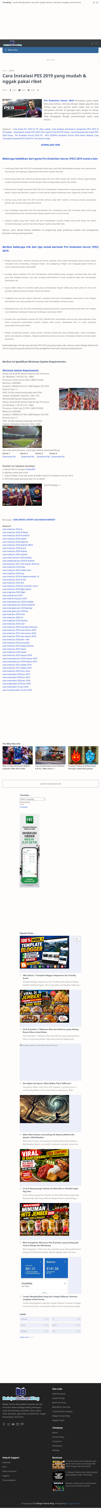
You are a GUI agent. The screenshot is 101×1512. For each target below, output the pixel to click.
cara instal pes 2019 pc (12, 529)
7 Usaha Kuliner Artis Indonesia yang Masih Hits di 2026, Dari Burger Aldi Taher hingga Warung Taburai (81, 1463)
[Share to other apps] (37, 90)
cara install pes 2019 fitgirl (13, 592)
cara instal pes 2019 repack (14, 538)
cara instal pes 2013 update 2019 (17, 664)
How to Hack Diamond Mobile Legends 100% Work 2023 (16, 767)
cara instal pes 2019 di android (15, 535)
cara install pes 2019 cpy (13, 573)
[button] (94, 2)
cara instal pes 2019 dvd (13, 582)
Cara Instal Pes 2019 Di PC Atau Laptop (31, 129)
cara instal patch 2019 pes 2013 (16, 677)
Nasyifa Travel (58, 1420)
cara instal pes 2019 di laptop (15, 532)
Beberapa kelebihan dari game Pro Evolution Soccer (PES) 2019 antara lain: (50, 158)
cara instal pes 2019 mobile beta (16, 570)
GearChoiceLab (58, 1393)
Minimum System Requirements (20, 370)
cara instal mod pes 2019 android (17, 557)
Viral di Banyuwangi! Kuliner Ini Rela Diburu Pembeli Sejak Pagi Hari (50, 1190)
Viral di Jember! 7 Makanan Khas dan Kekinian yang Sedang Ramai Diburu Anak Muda (50, 1030)
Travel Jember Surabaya (62, 1411)
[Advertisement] (50, 22)
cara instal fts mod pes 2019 (14, 598)
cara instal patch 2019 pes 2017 (16, 674)
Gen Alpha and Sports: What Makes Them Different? (47, 1083)
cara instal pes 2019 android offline (17, 545)
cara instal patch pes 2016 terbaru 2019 (19, 661)
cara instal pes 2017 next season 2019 (19, 633)
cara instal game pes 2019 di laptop (18, 601)
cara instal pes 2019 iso (12, 617)
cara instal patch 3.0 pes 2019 (15, 686)
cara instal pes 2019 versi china (16, 671)
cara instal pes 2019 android (14, 554)
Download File (9, 456)
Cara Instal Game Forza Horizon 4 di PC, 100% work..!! (49, 767)
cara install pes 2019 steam (14, 652)
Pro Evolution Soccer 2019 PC (29, 135)
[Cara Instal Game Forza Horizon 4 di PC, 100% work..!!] (50, 755)
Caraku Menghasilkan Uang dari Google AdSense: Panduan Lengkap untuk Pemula (46, 2)
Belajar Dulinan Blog (61, 1416)
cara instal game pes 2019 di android (18, 604)
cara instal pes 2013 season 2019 (17, 655)
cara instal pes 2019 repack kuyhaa (17, 645)
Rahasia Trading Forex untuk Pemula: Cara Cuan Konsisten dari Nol (81, 1484)
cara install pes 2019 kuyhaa (14, 620)
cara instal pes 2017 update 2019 (17, 667)
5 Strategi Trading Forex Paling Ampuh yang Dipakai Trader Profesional (82, 1473)
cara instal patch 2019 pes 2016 (16, 680)
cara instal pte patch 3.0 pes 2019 (17, 690)
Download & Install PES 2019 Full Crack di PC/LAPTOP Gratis (41, 132)
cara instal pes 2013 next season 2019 (19, 630)
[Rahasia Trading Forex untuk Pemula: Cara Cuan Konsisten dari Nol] (58, 1487)
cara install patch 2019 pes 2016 (16, 683)
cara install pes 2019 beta (13, 567)
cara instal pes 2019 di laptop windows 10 (20, 576)
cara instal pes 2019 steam (14, 649)
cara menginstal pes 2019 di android (18, 560)
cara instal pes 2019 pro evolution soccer (20, 586)
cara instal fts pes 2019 (12, 595)
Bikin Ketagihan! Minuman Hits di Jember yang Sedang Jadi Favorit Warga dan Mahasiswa (50, 1244)
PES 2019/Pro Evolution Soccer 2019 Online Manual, (69, 135)
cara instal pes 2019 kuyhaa (14, 551)
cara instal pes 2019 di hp (13, 614)
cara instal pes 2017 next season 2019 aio (20, 564)
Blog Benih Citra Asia (61, 1407)
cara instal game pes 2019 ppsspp (17, 608)
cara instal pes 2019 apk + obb (15, 639)
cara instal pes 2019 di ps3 (14, 548)
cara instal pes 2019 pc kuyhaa (16, 642)
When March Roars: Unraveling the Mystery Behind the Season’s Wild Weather (49, 1136)
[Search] (96, 43)
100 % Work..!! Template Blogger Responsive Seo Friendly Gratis (49, 976)
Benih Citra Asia (59, 1402)
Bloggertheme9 (72, 1503)
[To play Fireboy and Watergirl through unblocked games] (83, 755)
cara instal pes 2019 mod (13, 623)
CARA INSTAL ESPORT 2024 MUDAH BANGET (34, 519)
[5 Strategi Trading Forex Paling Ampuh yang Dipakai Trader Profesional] (58, 1475)
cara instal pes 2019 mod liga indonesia (19, 627)
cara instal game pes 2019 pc (15, 611)
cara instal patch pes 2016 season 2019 (19, 658)
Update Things (58, 1398)
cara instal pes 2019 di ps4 (14, 579)
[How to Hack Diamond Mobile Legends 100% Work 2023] (18, 755)
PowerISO (30, 469)
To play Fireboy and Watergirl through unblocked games (82, 767)
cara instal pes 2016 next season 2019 (19, 636)
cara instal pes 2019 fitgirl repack (16, 589)
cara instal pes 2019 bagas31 (15, 541)
